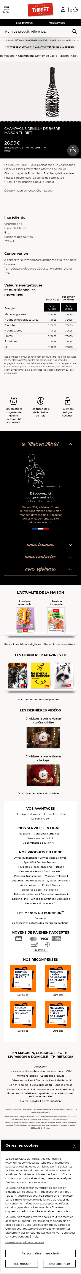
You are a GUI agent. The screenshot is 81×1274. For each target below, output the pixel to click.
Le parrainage (40, 818)
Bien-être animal (19, 1084)
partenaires (43, 1162)
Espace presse (63, 1084)
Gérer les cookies (41, 1220)
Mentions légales (27, 1075)
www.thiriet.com (16, 1162)
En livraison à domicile (27, 814)
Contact (12, 1089)
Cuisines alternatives (53, 894)
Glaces (56, 885)
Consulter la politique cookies (24, 1242)
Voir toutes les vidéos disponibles (38, 793)
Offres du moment (25, 857)
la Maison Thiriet (40, 444)
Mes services (57, 22)
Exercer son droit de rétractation (40, 1100)
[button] (63, 9)
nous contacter (40, 557)
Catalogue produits (52, 1075)
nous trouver (40, 545)
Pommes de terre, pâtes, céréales (47, 880)
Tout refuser (21, 1264)
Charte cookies (45, 1080)
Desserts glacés (32, 889)
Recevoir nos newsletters (59, 644)
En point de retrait (55, 814)
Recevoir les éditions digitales (22, 644)
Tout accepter (59, 1264)
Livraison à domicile (39, 838)
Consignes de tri (42, 1084)
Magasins (24, 833)
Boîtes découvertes (42, 898)
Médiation (63, 1080)
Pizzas (58, 866)
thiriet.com (40, 1066)
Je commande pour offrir (38, 842)
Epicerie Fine (20, 898)
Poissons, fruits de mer (28, 876)
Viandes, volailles (55, 876)
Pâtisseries (51, 889)
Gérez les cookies (22, 1080)
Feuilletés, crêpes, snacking (35, 866)
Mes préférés (24, 22)
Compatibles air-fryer (53, 857)
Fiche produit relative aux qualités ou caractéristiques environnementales (40, 1095)
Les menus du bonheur (40, 903)
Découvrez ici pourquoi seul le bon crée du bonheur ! (40, 497)
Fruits (45, 885)
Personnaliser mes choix (40, 1253)
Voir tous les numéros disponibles (39, 699)
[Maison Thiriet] (41, 10)
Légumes (18, 880)
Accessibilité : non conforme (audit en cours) (47, 1089)
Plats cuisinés (52, 871)
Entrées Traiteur (47, 862)
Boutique (62, 898)
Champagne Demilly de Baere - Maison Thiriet (48, 55)
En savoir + (40, 950)
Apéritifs (29, 862)
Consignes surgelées (46, 833)
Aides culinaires (30, 885)
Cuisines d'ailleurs (30, 871)
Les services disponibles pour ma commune (37, 1071)
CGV (68, 1071)
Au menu (40, 918)
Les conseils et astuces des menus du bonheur (40, 922)
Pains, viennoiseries (26, 894)
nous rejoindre (40, 569)
